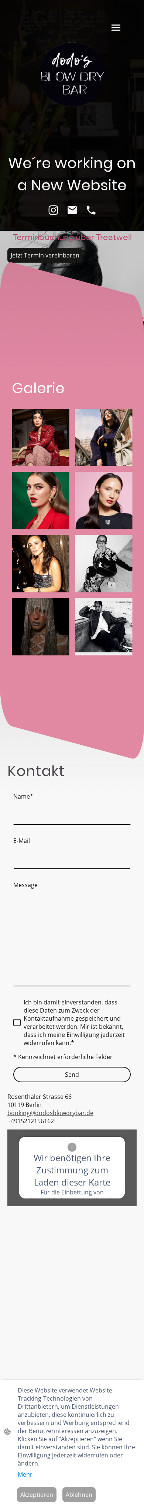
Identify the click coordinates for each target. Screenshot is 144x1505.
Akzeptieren (36, 1495)
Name (23, 796)
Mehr (25, 1474)
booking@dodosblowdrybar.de (50, 1113)
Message (25, 885)
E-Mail (21, 841)
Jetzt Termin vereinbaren (45, 255)
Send (72, 1074)
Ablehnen (79, 1495)
